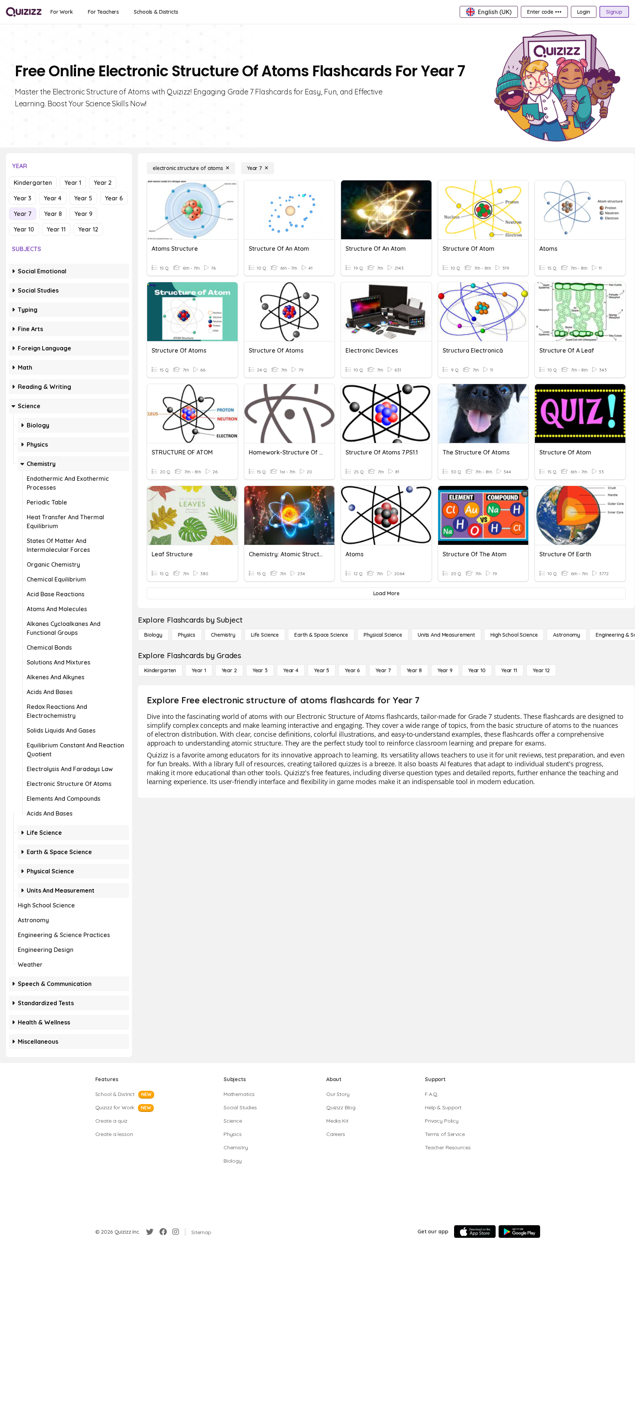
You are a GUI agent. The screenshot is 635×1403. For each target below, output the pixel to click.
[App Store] (475, 1231)
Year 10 (24, 229)
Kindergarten (33, 182)
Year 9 (83, 213)
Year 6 (114, 198)
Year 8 (53, 213)
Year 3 (22, 198)
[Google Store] (519, 1231)
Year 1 (73, 182)
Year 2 (103, 182)
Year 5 (83, 198)
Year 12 (88, 229)
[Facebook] (163, 1232)
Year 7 (23, 213)
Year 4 (53, 198)
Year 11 (56, 229)
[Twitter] (149, 1232)
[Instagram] (175, 1232)
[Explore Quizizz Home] (24, 12)
